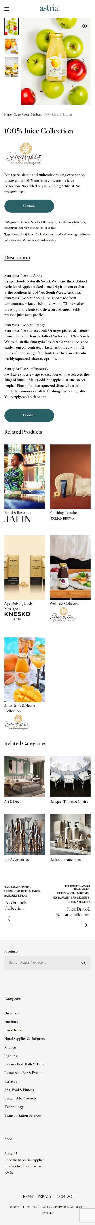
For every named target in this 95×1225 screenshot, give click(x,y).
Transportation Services (22, 1116)
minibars (16, 240)
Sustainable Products (20, 1098)
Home (8, 114)
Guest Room (21, 114)
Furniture (11, 1022)
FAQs (8, 1173)
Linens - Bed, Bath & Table (24, 1064)
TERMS (27, 1197)
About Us (11, 1154)
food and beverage (66, 234)
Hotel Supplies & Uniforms (24, 1039)
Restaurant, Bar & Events (19, 228)
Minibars (36, 114)
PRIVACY (44, 1197)
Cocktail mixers (44, 234)
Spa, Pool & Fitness (19, 1090)
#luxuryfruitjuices (22, 234)
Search (83, 955)
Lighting (11, 1056)
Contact (29, 206)
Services (10, 1081)
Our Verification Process (23, 1166)
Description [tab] (17, 257)
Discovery (12, 1013)
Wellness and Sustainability (39, 240)
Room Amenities (46, 228)
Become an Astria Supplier (24, 1160)
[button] (84, 26)
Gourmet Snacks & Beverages (38, 222)
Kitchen (10, 1047)
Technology (13, 1107)
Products (11, 952)
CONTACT (65, 1197)
